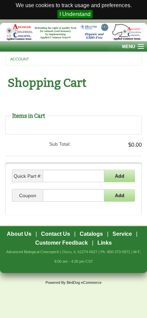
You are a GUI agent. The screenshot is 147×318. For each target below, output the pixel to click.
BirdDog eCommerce (84, 282)
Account (19, 59)
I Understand (75, 14)
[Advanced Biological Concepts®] (73, 32)
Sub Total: (60, 144)
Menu (128, 46)
